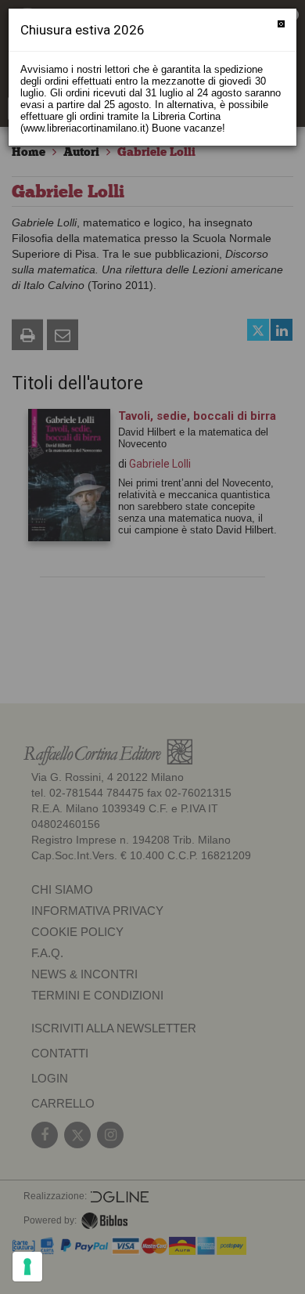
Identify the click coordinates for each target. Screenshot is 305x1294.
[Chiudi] (281, 23)
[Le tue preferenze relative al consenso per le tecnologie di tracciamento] (27, 1266)
